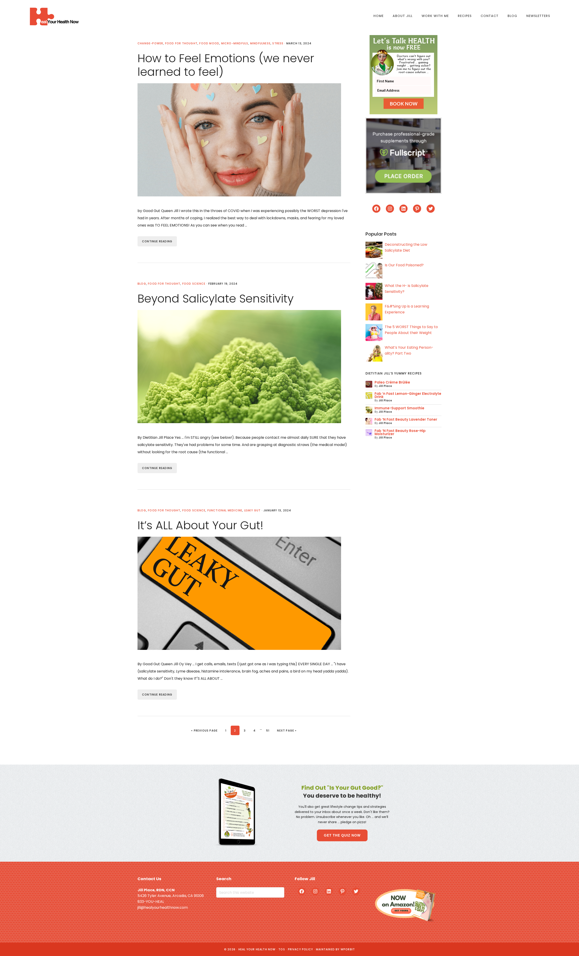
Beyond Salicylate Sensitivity (216, 299)
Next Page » (287, 730)
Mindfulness (260, 43)
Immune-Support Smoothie (399, 408)
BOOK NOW (404, 103)
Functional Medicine (224, 510)
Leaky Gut (252, 510)
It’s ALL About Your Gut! (200, 525)
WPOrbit (348, 949)
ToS (281, 949)
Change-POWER (150, 43)
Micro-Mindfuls (234, 43)
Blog (142, 284)
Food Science (193, 284)
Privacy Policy (300, 949)
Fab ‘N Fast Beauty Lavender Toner (406, 419)
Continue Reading (157, 241)
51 (269, 730)
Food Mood (209, 43)
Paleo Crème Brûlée (392, 382)
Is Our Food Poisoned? (404, 265)
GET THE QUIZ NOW (342, 835)
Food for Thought (181, 43)
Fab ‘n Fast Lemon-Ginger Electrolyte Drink (408, 395)
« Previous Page (204, 730)
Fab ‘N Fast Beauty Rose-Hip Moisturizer (400, 432)
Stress (277, 43)
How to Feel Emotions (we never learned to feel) (226, 65)
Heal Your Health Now (54, 16)
